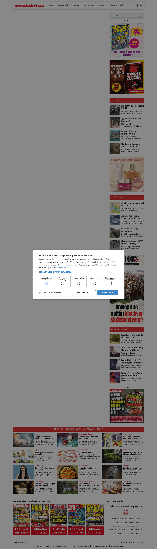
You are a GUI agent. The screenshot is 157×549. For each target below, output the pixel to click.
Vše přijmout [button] (108, 292)
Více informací (63, 268)
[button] (78, 272)
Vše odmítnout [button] (84, 292)
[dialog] (78, 274)
